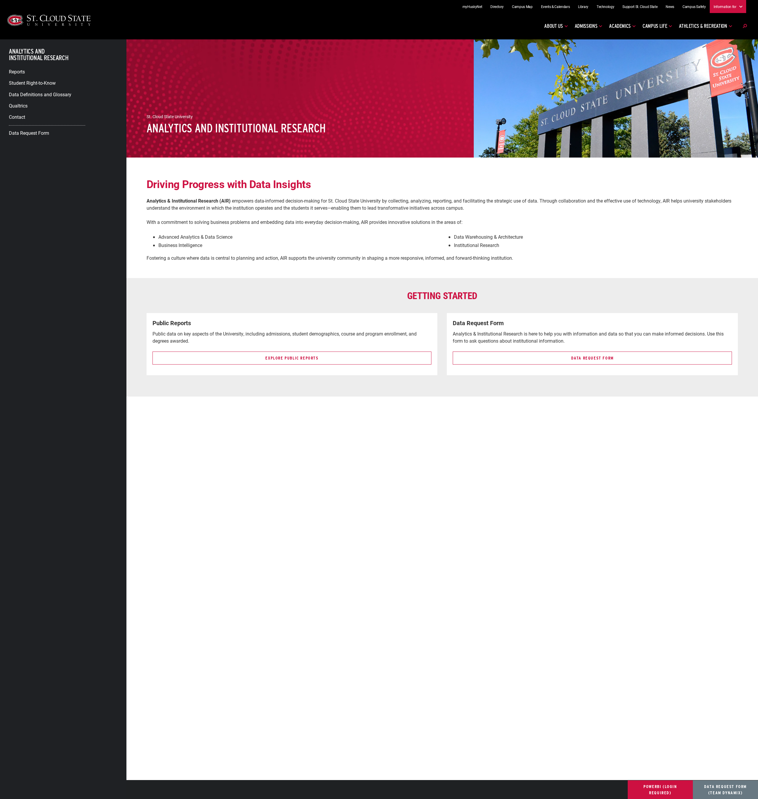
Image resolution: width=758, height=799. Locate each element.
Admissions (586, 26)
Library (583, 6)
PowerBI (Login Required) (660, 789)
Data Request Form (29, 132)
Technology (605, 6)
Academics (620, 26)
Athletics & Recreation (703, 26)
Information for (725, 6)
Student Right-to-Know (32, 83)
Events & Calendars (555, 6)
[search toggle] (745, 26)
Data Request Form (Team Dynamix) (725, 789)
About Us (553, 26)
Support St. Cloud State (639, 6)
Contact (17, 117)
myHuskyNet (472, 6)
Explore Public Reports (291, 357)
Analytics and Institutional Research (38, 54)
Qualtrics (18, 105)
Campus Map (522, 6)
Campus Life (655, 26)
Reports (17, 71)
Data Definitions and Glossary (40, 94)
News (670, 6)
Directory (497, 6)
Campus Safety (694, 6)
